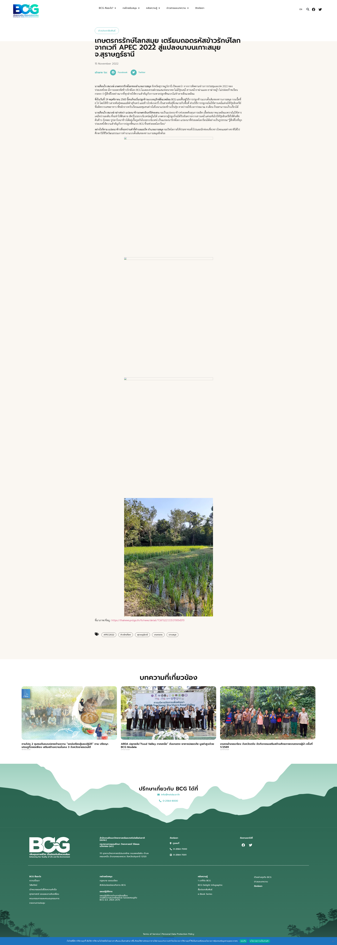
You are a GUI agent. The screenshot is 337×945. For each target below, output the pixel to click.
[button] (307, 9)
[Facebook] (313, 9)
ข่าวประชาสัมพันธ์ (106, 31)
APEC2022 (109, 634)
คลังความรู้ (151, 8)
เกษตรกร (158, 634)
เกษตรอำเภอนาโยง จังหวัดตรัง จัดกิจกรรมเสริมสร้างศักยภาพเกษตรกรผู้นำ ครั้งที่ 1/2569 (266, 745)
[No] (333, 941)
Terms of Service (151, 934)
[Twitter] (320, 9)
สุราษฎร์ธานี (142, 634)
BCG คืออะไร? (106, 8)
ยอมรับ (243, 941)
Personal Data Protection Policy (178, 934)
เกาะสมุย (172, 634)
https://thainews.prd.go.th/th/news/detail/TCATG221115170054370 (148, 620)
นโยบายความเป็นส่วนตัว (259, 941)
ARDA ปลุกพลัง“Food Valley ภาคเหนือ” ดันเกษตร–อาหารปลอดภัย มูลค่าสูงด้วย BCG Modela (167, 745)
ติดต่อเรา (199, 8)
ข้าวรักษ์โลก (125, 634)
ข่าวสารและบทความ (176, 8)
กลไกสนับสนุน (130, 8)
